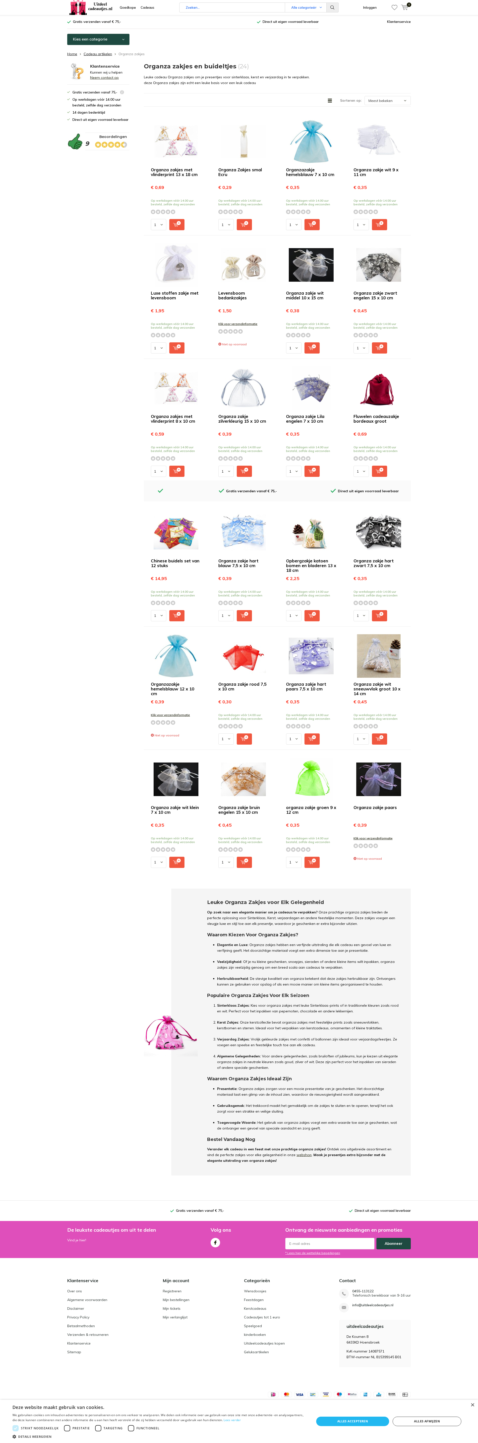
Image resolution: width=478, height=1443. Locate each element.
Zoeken (333, 7)
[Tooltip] (122, 93)
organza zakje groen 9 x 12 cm (311, 810)
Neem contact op (104, 77)
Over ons (74, 1291)
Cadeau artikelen (98, 54)
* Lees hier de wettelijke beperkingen (312, 1253)
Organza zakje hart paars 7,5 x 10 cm (306, 686)
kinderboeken (255, 1334)
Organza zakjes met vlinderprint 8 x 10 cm (173, 419)
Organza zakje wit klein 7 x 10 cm (175, 810)
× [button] (472, 1405)
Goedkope (128, 7)
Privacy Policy (78, 1317)
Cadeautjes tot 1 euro (262, 1317)
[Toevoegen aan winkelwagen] (176, 224)
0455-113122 (363, 1291)
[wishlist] (394, 7)
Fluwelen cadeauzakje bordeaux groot (376, 419)
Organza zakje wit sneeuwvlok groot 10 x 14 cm (377, 688)
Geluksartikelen (256, 1352)
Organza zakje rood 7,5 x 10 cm (242, 686)
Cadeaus (147, 7)
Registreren (172, 1291)
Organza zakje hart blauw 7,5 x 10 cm (238, 563)
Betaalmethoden (81, 1326)
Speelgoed (253, 1326)
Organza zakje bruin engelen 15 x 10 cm (239, 810)
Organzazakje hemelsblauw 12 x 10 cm (172, 688)
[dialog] (239, 1421)
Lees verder (232, 1420)
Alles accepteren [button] (352, 1421)
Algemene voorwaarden (87, 1300)
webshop (304, 1155)
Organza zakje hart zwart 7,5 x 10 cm (374, 563)
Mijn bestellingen (176, 1300)
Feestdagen (254, 1300)
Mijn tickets (171, 1308)
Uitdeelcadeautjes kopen (264, 1343)
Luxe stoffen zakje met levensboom (174, 295)
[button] (158, 1436)
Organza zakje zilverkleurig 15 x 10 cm (242, 419)
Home (72, 54)
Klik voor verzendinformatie (237, 324)
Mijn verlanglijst (175, 1317)
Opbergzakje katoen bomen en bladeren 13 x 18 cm (311, 565)
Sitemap (74, 1352)
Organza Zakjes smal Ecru (240, 172)
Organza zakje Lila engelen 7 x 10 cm (305, 419)
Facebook (215, 1242)
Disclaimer (75, 1308)
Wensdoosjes (255, 1291)
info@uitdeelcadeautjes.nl (372, 1305)
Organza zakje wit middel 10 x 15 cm (305, 295)
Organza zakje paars (375, 807)
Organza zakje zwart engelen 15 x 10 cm (375, 295)
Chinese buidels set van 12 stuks (175, 563)
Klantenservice (399, 21)
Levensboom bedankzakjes (232, 295)
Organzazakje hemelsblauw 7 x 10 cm (310, 172)
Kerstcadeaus (255, 1308)
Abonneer (394, 1243)
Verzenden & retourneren (88, 1334)
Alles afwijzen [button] (427, 1421)
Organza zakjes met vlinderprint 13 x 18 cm (174, 172)
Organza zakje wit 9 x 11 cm (376, 172)
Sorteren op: (351, 100)
